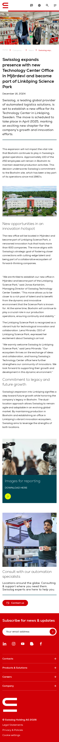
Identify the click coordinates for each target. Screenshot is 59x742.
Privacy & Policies (12, 730)
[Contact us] (31, 5)
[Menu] (55, 5)
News (31, 50)
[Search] (47, 5)
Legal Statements (12, 724)
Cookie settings (11, 735)
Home (5, 50)
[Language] (39, 5)
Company (17, 50)
